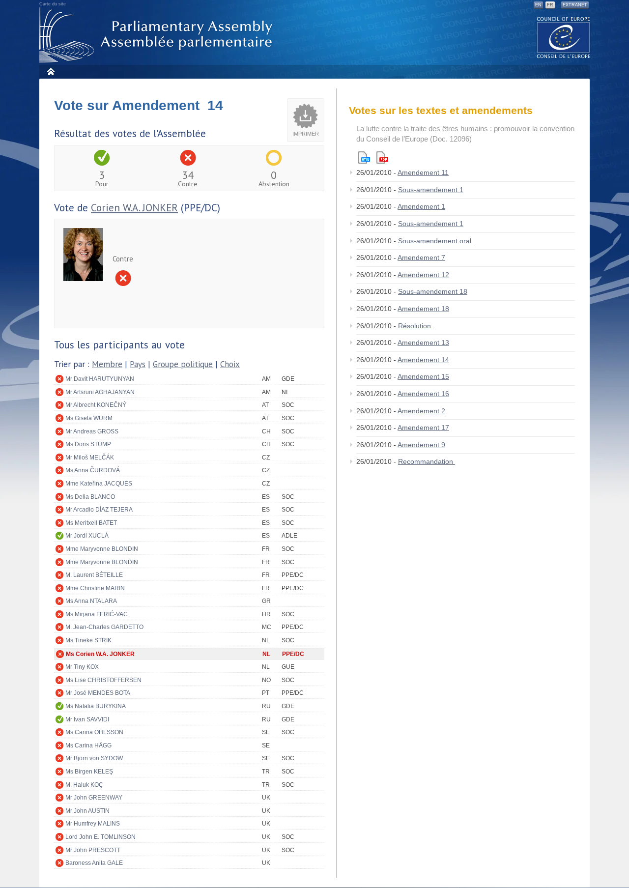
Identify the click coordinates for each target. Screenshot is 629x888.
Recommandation (426, 461)
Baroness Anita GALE (94, 862)
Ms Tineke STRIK (88, 640)
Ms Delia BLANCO (90, 496)
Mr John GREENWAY (93, 797)
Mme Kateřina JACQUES (98, 483)
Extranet (575, 4)
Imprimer (305, 134)
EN (538, 4)
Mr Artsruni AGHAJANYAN (100, 392)
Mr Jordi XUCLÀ (87, 535)
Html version (364, 157)
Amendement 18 (423, 309)
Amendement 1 (421, 206)
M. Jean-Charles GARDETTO (104, 627)
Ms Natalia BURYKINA (95, 706)
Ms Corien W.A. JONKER (100, 654)
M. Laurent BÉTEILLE (94, 575)
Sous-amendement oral (435, 241)
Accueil (50, 71)
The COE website (564, 37)
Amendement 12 (423, 275)
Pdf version (382, 157)
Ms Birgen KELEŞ (89, 771)
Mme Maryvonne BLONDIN (101, 548)
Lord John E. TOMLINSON (100, 836)
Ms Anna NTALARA (91, 601)
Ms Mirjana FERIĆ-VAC (96, 614)
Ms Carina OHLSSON (94, 732)
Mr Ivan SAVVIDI (87, 719)
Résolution (415, 326)
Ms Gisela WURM (89, 418)
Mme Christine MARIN (95, 588)
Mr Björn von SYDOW (94, 758)
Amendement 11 (423, 172)
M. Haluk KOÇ (84, 784)
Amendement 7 (421, 257)
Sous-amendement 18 (432, 291)
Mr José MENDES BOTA (97, 692)
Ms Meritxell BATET (91, 522)
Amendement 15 (423, 376)
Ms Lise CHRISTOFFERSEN (103, 680)
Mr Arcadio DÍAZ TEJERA (99, 509)
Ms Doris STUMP (88, 444)
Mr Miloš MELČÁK (89, 457)
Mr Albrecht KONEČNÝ (95, 404)
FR (550, 4)
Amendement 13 (423, 342)
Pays (137, 364)
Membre (107, 364)
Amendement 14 (423, 360)
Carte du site (52, 3)
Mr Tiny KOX (82, 666)
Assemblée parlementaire (157, 35)
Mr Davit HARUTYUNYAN (99, 378)
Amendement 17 (423, 427)
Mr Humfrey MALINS (92, 823)
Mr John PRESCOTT (92, 850)
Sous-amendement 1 (430, 190)
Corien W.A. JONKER (134, 207)
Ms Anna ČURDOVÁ (92, 470)
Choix (230, 364)
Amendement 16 (423, 394)
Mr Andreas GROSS (91, 431)
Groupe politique (183, 364)
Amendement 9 (421, 445)
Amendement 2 (421, 411)
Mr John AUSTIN (87, 810)
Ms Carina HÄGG (88, 745)
